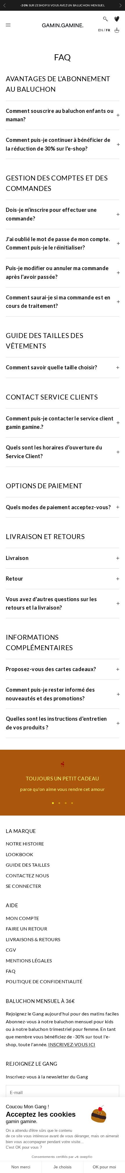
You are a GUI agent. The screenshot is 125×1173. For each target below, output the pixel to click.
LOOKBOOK (19, 854)
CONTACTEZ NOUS (27, 875)
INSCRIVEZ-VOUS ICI (71, 1044)
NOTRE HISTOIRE (25, 843)
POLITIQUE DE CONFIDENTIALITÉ (44, 981)
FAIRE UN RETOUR (26, 928)
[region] (62, 777)
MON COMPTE (22, 918)
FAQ (10, 971)
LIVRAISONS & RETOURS (33, 939)
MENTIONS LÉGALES (29, 960)
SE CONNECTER (23, 886)
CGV (11, 950)
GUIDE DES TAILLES (27, 864)
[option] (100, 30)
